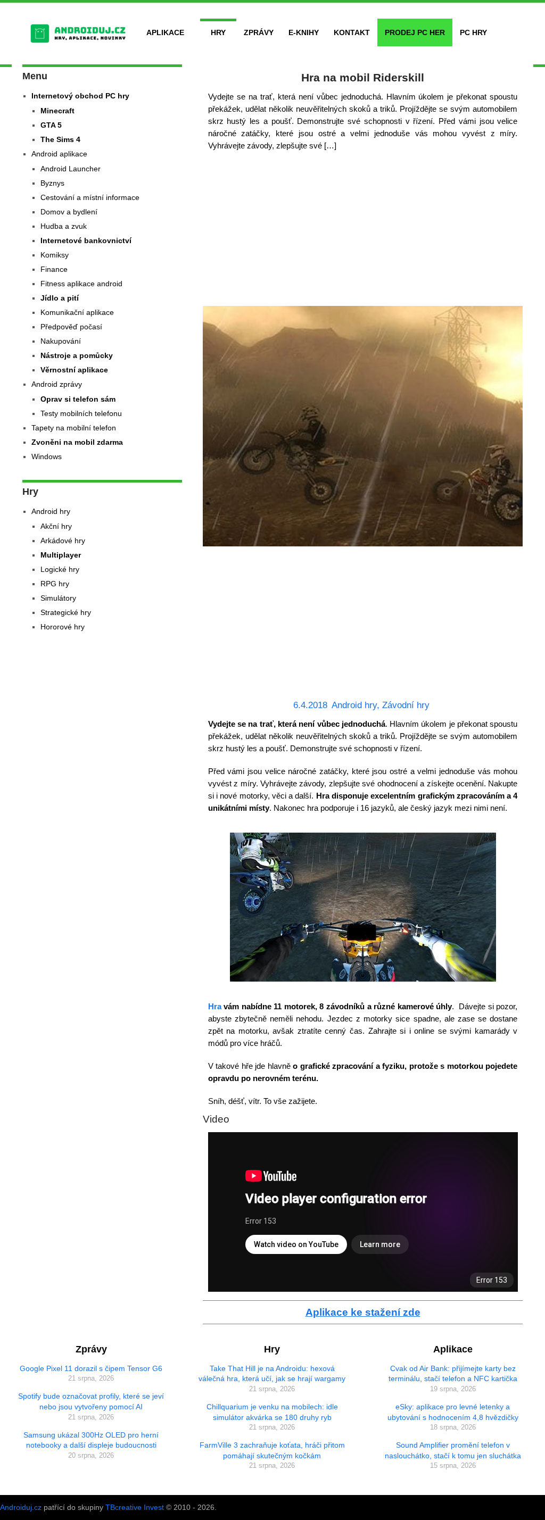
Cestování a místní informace (89, 197)
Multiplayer (60, 555)
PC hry (473, 32)
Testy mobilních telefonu (81, 413)
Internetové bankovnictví (85, 240)
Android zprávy (56, 384)
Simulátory (58, 598)
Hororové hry (62, 626)
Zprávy (259, 32)
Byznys (52, 183)
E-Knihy (303, 32)
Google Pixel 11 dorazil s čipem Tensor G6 (91, 1368)
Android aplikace (59, 153)
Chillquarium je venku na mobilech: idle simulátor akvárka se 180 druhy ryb (272, 1412)
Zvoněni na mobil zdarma (77, 442)
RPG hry (54, 583)
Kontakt (352, 32)
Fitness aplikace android (81, 283)
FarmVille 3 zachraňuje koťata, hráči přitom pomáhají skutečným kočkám (272, 1450)
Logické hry (59, 569)
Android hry (354, 705)
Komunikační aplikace (77, 312)
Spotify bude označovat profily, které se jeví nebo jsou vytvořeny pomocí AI (91, 1401)
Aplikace (165, 32)
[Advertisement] (363, 231)
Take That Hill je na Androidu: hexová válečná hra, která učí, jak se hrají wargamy (272, 1373)
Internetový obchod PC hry (80, 96)
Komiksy (54, 255)
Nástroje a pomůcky (76, 355)
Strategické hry (65, 612)
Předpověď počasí (71, 326)
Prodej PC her (415, 32)
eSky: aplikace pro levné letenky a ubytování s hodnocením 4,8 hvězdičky (452, 1412)
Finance (54, 269)
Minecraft (57, 110)
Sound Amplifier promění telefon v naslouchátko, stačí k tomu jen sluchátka (453, 1450)
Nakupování (60, 341)
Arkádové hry (62, 540)
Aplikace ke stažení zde (362, 1312)
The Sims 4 (60, 139)
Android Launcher (70, 168)
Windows (46, 456)
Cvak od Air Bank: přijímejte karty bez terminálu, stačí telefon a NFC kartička (453, 1373)
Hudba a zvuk (63, 226)
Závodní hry (406, 705)
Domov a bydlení (68, 211)
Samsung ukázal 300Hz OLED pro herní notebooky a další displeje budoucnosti (91, 1440)
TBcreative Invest (134, 1507)
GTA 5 (51, 125)
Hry (218, 32)
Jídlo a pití (59, 298)
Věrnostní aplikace (74, 370)
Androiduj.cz (21, 1507)
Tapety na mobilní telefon (73, 427)
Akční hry (56, 526)
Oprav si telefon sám (77, 399)
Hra (214, 1006)
